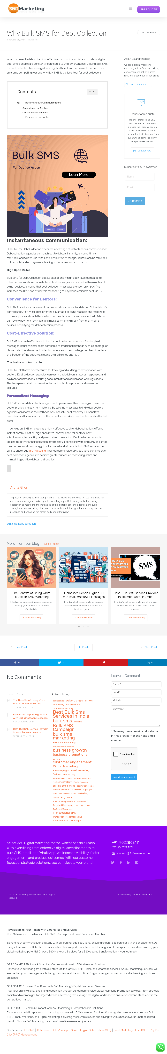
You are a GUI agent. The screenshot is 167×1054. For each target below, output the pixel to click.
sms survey (81, 801)
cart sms (56, 759)
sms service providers (64, 801)
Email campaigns (61, 770)
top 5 (82, 805)
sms (55, 793)
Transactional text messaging (67, 817)
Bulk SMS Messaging (64, 742)
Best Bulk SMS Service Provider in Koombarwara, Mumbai (136, 595)
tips (76, 805)
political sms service (64, 786)
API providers (73, 704)
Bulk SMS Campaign (64, 727)
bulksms (78, 722)
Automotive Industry (63, 708)
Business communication (63, 747)
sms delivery (64, 794)
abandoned (58, 701)
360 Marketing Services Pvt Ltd (29, 894)
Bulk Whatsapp (60, 1030)
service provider (61, 789)
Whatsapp (75, 820)
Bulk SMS (33, 39)
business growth (70, 750)
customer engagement (72, 762)
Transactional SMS (64, 812)
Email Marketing (123, 1030)
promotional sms (85, 786)
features (57, 774)
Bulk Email (43, 1030)
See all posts (51, 544)
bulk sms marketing (64, 736)
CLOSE (92, 92)
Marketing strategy (62, 782)
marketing (69, 774)
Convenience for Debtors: (37, 108)
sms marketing (79, 793)
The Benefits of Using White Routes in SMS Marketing (31, 595)
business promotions (70, 754)
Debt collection (27, 523)
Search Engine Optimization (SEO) (91, 1030)
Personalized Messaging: (38, 117)
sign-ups (87, 790)
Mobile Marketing (81, 782)
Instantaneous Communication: (43, 102)
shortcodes (76, 790)
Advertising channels (79, 700)
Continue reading (32, 617)
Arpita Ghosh (20, 487)
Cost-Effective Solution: (36, 112)
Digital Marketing (65, 766)
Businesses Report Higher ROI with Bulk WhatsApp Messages (83, 595)
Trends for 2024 (60, 821)
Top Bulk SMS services (62, 809)
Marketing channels (82, 778)
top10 (88, 805)
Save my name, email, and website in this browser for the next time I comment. (134, 736)
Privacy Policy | (124, 894)
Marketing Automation (62, 778)
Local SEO (141, 1030)
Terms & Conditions (142, 894)
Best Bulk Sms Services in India (71, 714)
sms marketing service (62, 798)
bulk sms (12, 523)
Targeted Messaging (63, 805)
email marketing (80, 770)
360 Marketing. (37, 450)
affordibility (58, 705)
